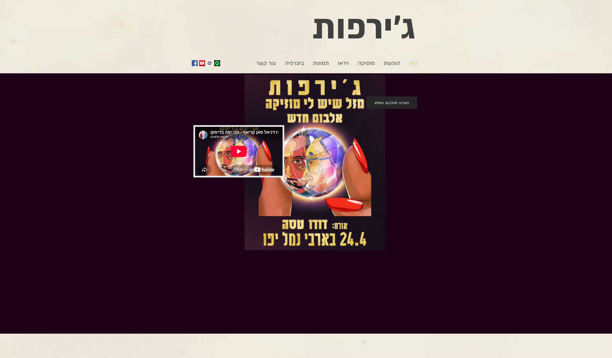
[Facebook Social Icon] (195, 63)
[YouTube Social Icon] (202, 63)
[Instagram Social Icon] (210, 63)
